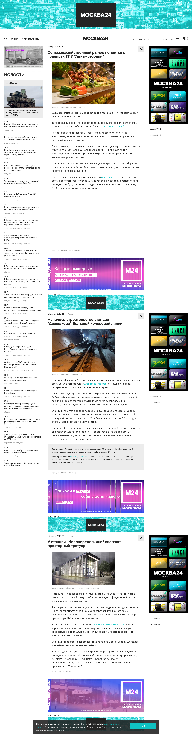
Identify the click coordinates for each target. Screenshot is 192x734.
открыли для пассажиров (80, 456)
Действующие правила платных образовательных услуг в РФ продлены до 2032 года (22, 437)
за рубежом (22, 259)
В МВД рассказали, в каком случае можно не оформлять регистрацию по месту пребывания (22, 168)
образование (9, 443)
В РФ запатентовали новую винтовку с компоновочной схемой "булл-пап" (22, 267)
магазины (76, 250)
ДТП (19, 327)
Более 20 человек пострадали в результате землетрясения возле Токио (23, 308)
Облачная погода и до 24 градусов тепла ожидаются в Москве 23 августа (23, 295)
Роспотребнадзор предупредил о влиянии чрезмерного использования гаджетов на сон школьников (21, 406)
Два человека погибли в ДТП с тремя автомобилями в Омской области (21, 322)
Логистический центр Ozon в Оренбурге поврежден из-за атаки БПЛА (20, 238)
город (6, 130)
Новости (14, 74)
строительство (64, 250)
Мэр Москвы (12, 83)
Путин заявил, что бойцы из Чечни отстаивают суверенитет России (20, 138)
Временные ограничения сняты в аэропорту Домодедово (19, 335)
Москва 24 (96, 38)
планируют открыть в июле (109, 624)
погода (17, 301)
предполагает (109, 177)
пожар (19, 187)
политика (14, 143)
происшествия (10, 187)
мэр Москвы (9, 371)
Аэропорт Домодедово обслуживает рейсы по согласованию (21, 378)
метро (75, 473)
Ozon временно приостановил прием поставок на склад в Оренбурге (21, 208)
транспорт (8, 340)
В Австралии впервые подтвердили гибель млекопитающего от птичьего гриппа (22, 281)
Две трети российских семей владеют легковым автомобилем (21, 451)
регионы (27, 187)
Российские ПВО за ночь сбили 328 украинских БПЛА (20, 195)
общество (8, 174)
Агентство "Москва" (112, 126)
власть (7, 143)
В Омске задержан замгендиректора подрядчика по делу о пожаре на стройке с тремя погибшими (21, 222)
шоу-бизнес (18, 469)
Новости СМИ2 (54, 294)
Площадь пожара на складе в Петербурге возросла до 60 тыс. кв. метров (20, 349)
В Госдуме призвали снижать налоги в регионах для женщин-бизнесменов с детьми (22, 421)
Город (70, 47)
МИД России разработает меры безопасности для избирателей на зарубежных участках (20, 152)
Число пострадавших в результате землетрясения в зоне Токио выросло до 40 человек (21, 253)
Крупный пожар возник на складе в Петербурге (20, 391)
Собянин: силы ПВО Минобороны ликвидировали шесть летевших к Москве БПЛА (22, 113)
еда (12, 130)
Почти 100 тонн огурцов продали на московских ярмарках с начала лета (21, 125)
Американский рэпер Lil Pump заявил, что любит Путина (21, 464)
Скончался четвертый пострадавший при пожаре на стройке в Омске (21, 182)
